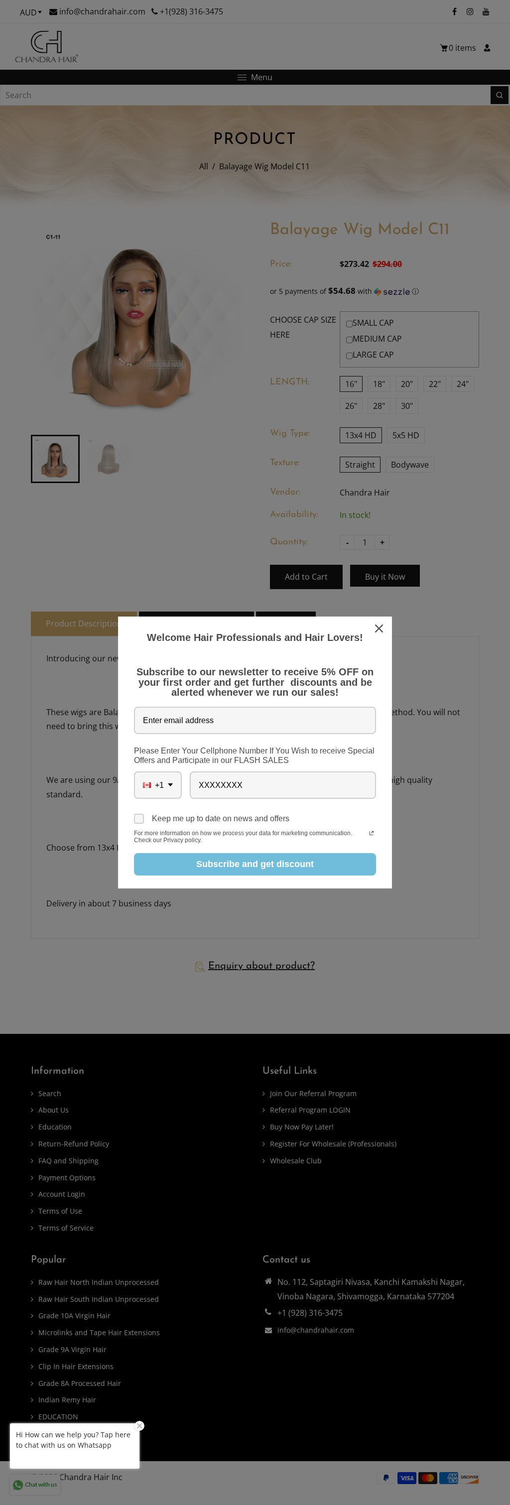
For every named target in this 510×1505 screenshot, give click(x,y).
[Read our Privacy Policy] (371, 834)
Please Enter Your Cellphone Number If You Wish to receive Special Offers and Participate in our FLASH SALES (254, 755)
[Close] (380, 628)
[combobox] (158, 785)
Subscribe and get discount (255, 864)
